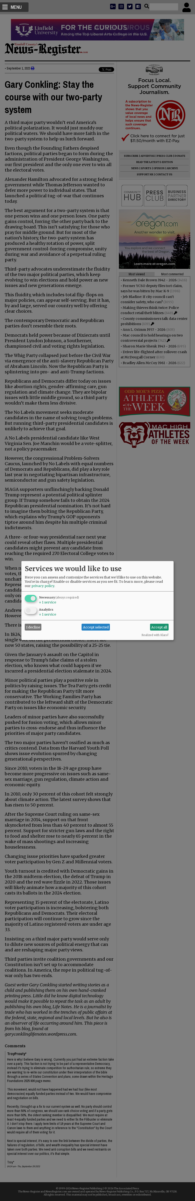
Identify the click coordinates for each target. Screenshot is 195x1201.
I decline (33, 627)
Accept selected (96, 627)
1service (47, 602)
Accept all (159, 627)
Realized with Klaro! (154, 635)
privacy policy (42, 586)
